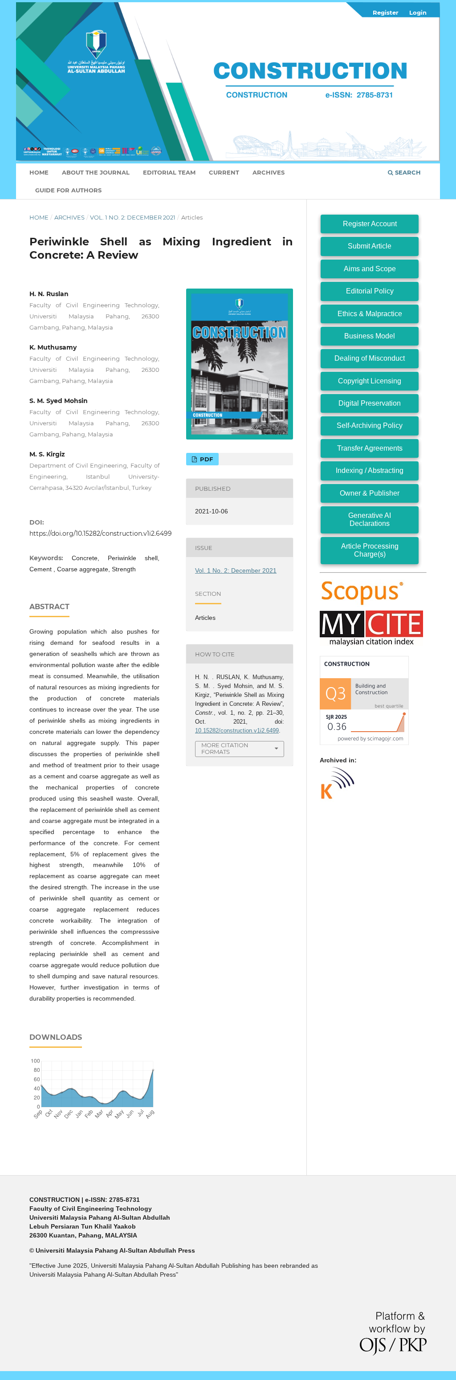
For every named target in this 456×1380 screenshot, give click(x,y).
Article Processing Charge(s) (370, 550)
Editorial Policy (370, 291)
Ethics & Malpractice (370, 314)
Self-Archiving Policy (370, 425)
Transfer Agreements (370, 448)
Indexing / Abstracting (369, 470)
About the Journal (96, 172)
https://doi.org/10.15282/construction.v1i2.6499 (100, 533)
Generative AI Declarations (369, 519)
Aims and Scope (370, 269)
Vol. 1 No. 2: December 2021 (132, 217)
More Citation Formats (224, 748)
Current (224, 172)
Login (418, 12)
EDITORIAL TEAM (169, 172)
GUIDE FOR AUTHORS (68, 190)
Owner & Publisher (369, 493)
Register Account (370, 224)
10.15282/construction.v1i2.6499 (237, 730)
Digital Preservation (369, 403)
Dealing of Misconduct (369, 358)
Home (39, 172)
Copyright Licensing (369, 381)
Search (407, 172)
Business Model (369, 336)
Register (386, 12)
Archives (268, 172)
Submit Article (369, 246)
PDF (205, 459)
